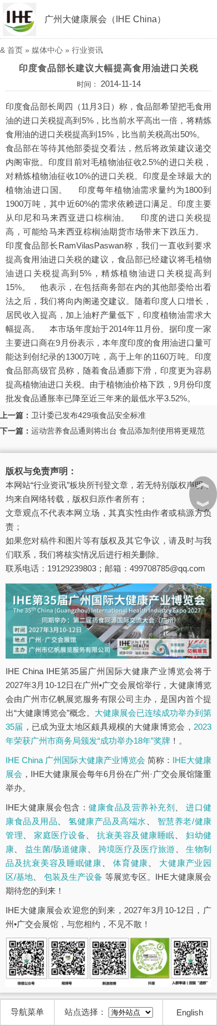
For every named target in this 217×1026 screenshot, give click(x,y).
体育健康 (130, 863)
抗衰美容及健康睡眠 (136, 835)
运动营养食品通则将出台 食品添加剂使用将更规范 (118, 430)
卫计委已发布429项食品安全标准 (88, 415)
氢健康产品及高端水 (107, 821)
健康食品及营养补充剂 (131, 807)
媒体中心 (47, 50)
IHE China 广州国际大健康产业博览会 (75, 760)
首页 (15, 50)
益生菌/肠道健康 (56, 849)
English (189, 1012)
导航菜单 (27, 1012)
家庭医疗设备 (60, 835)
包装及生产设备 (73, 876)
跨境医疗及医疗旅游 (136, 849)
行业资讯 (87, 50)
